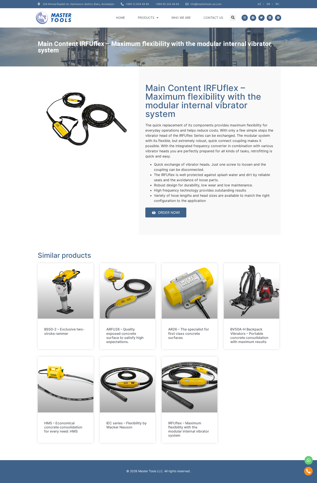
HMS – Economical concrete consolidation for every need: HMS (63, 427)
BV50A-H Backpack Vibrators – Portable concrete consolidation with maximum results (249, 335)
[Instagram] (245, 18)
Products (146, 17)
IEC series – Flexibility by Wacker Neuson (126, 425)
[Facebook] (253, 18)
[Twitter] (261, 18)
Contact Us (213, 17)
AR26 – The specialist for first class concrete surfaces (188, 333)
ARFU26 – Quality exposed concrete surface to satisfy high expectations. (125, 335)
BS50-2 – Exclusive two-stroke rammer (64, 331)
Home (120, 17)
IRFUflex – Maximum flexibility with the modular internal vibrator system (188, 429)
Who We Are (181, 17)
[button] (233, 18)
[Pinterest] (278, 18)
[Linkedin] (270, 18)
